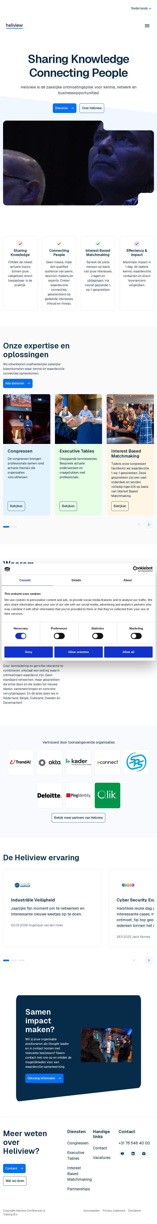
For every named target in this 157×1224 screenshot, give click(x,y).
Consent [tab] (25, 580)
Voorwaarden (91, 1210)
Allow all (128, 652)
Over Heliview (92, 108)
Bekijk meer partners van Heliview (78, 818)
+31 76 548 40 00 (134, 1143)
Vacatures (101, 1157)
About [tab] (127, 580)
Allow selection (78, 652)
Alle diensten (14, 383)
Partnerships (78, 1188)
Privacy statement (114, 1210)
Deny (28, 652)
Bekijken (16, 506)
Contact (11, 1168)
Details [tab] (76, 580)
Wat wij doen (15, 1181)
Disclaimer (134, 1210)
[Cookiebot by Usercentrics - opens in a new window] (136, 569)
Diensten (61, 108)
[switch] (59, 636)
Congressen (77, 1143)
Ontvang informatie (41, 1078)
